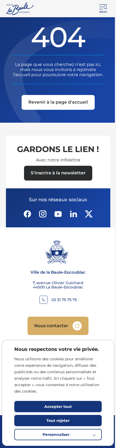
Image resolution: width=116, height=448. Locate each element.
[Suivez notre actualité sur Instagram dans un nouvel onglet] (42, 214)
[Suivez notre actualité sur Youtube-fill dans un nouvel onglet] (58, 214)
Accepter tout (58, 406)
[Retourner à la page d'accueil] (20, 8)
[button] (103, 8)
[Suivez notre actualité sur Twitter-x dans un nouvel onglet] (88, 214)
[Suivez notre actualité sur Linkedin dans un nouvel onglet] (73, 214)
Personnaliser (56, 434)
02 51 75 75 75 (64, 299)
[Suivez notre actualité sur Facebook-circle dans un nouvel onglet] (27, 214)
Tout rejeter (58, 420)
